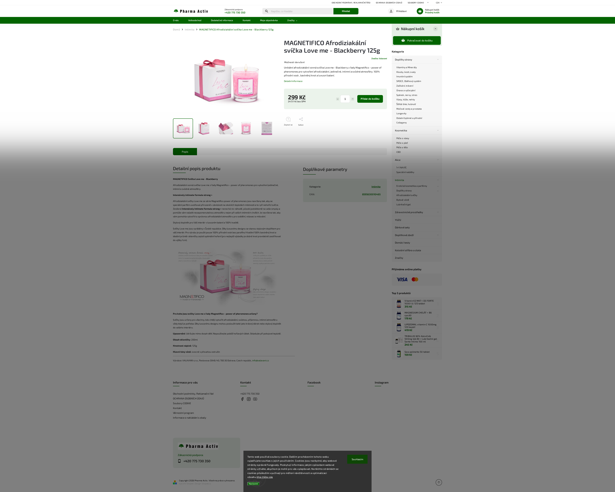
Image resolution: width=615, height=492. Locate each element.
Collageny (401, 122)
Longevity (401, 113)
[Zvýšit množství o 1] (352, 99)
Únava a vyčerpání (405, 90)
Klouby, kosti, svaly (406, 72)
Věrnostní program (183, 412)
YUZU (398, 219)
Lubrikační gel (403, 204)
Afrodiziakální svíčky (406, 195)
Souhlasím (357, 459)
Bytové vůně (402, 199)
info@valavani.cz (260, 360)
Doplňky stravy (403, 59)
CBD (398, 152)
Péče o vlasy (402, 138)
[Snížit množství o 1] (337, 99)
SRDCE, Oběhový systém (408, 81)
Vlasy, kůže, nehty (405, 99)
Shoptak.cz (206, 483)
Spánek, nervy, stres (406, 95)
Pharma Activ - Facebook (242, 399)
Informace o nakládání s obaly (189, 417)
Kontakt (177, 408)
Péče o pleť (402, 142)
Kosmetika (401, 130)
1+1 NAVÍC (401, 167)
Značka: (379, 58)
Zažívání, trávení (404, 85)
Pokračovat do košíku (420, 40)
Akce (397, 159)
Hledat (346, 11)
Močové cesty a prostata (409, 108)
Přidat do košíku (370, 98)
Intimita (399, 180)
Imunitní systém (404, 76)
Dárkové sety (402, 227)
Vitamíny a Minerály (406, 67)
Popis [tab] (185, 151)
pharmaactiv (249, 399)
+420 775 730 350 (249, 393)
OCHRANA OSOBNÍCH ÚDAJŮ (389, 2)
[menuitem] (178, 20)
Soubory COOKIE (416, 2)
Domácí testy (402, 242)
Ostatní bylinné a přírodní (409, 118)
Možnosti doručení (294, 62)
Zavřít (377, 130)
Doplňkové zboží (404, 235)
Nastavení (253, 484)
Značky (399, 257)
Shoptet (190, 483)
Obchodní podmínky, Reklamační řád (351, 2)
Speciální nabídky (405, 172)
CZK (438, 2)
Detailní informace (293, 81)
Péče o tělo (402, 147)
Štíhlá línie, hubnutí (406, 104)
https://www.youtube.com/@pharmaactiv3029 (255, 399)
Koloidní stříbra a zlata (408, 250)
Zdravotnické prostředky (409, 212)
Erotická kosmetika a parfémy (411, 185)
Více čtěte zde (265, 477)
